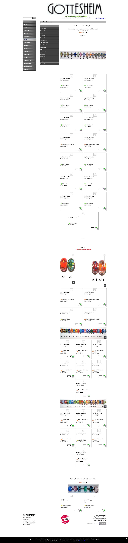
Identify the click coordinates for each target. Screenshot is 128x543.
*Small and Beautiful (44, 26)
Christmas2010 (43, 28)
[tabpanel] (83, 26)
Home (25, 22)
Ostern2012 (42, 54)
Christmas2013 (43, 35)
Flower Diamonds (43, 44)
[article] (71, 83)
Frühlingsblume (43, 47)
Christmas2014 (43, 37)
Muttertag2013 (43, 51)
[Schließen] (127, 538)
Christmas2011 (43, 30)
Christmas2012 (43, 33)
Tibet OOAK (42, 58)
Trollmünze (42, 61)
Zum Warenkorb (28, 66)
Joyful (41, 49)
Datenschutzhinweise (83, 540)
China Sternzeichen (44, 42)
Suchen (34, 18)
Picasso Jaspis (42, 56)
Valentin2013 (42, 63)
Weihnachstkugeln (43, 40)
